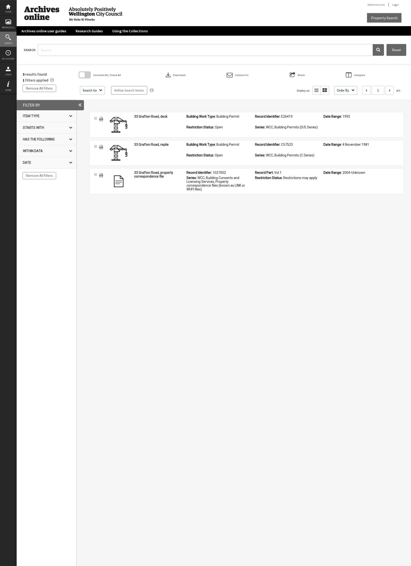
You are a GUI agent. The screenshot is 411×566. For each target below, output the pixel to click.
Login (8, 74)
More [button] (8, 90)
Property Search (384, 17)
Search (8, 43)
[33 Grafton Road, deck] (118, 125)
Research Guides (89, 31)
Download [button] (175, 74)
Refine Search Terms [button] (129, 90)
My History (8, 58)
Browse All (8, 27)
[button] (378, 50)
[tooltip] (152, 90)
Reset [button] (396, 50)
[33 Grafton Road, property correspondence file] (118, 181)
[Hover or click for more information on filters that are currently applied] (52, 80)
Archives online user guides (43, 31)
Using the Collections (130, 31)
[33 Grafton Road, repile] (118, 153)
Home (8, 11)
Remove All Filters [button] (39, 88)
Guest (381, 4)
